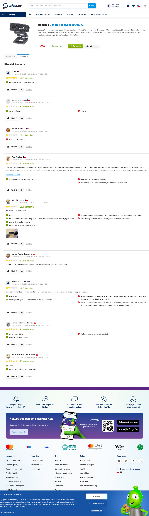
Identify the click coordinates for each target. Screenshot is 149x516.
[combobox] (58, 5)
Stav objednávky (36, 460)
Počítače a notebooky (42, 14)
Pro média (59, 486)
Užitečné (13, 90)
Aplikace (58, 490)
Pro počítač (70, 14)
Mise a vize (59, 477)
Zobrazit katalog (8, 14)
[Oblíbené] (133, 5)
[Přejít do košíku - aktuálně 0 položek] (145, 5)
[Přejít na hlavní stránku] (12, 6)
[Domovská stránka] (30, 14)
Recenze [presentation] (23, 57)
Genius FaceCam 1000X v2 (99, 14)
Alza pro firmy (85, 460)
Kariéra (58, 481)
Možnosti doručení (13, 460)
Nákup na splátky (12, 477)
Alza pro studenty (86, 477)
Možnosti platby (12, 465)
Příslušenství (58, 14)
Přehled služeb (11, 490)
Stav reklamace (36, 465)
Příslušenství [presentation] (10, 57)
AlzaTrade (84, 481)
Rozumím (96, 496)
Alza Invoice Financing (88, 486)
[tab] (10, 56)
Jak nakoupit (35, 469)
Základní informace (62, 469)
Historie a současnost (63, 473)
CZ (121, 472)
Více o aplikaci (17, 432)
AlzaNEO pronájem (87, 465)
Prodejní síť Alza (12, 473)
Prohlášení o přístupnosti (15, 486)
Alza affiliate (84, 473)
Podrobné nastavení (96, 503)
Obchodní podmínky (13, 481)
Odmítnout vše (96, 511)
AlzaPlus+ (83, 469)
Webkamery (82, 14)
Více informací (9, 512)
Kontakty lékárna (61, 465)
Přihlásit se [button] (115, 7)
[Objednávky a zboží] (128, 5)
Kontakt (58, 460)
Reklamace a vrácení (14, 469)
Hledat (91, 6)
